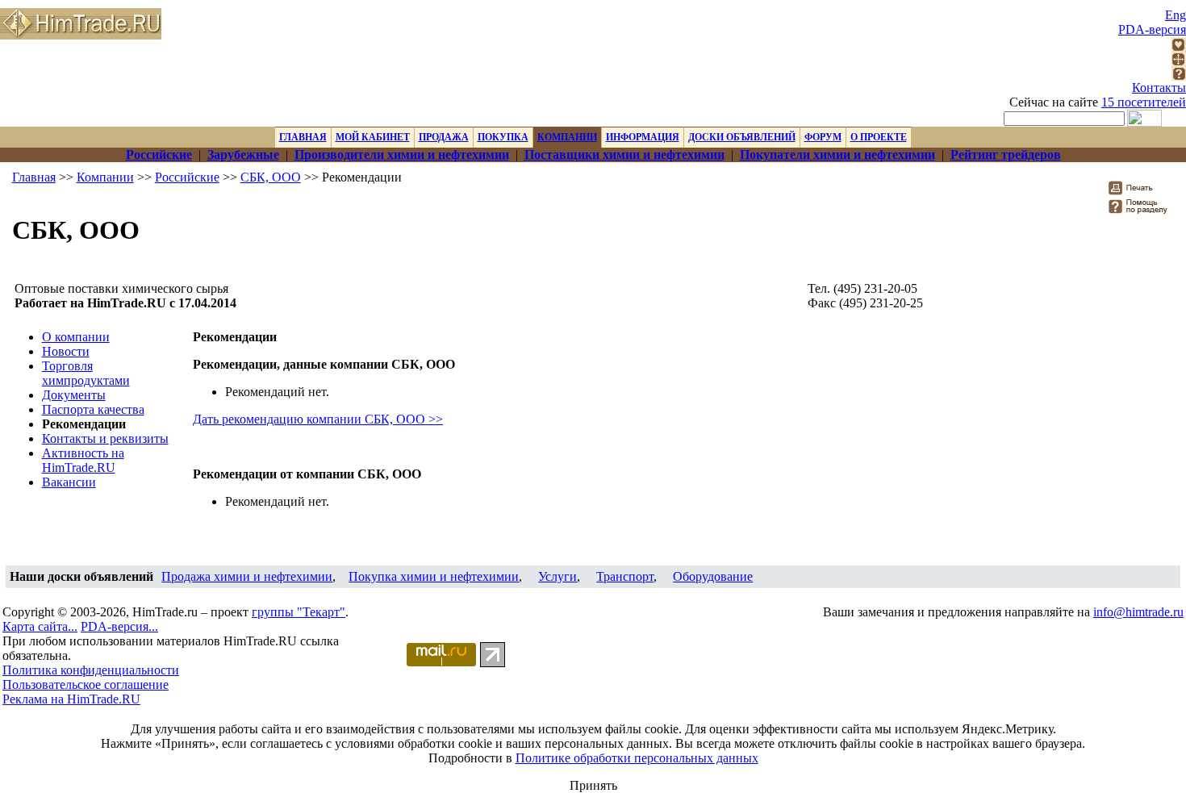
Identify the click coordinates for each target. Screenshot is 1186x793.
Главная (34, 177)
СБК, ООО (270, 177)
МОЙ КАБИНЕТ (373, 137)
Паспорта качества (93, 409)
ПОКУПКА (503, 137)
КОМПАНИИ (567, 137)
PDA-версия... (119, 626)
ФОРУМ (822, 137)
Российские (187, 177)
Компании (105, 177)
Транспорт (625, 576)
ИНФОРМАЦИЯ (642, 137)
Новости (66, 351)
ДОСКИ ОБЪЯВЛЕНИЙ (742, 137)
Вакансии (69, 482)
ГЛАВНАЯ (303, 137)
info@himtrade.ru (1138, 612)
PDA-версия (1152, 29)
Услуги (557, 576)
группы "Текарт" (298, 612)
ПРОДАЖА (444, 137)
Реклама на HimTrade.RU (71, 699)
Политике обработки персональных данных (637, 758)
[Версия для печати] (1141, 192)
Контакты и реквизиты (105, 438)
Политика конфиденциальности (90, 670)
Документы (74, 395)
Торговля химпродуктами (86, 373)
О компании (76, 337)
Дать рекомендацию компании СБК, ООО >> (318, 419)
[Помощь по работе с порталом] (1178, 76)
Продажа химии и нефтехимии (246, 576)
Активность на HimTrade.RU (83, 460)
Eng (1175, 15)
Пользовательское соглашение (85, 684)
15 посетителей (1143, 102)
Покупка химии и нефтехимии (434, 576)
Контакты (1159, 87)
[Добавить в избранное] (1178, 47)
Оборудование (713, 576)
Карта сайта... (39, 626)
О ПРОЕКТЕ (878, 137)
